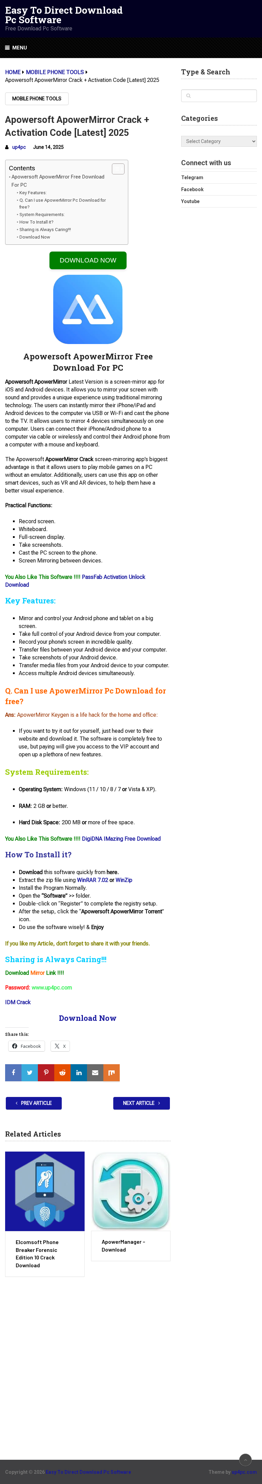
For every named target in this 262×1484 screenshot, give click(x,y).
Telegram (192, 177)
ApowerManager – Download (123, 1245)
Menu (19, 48)
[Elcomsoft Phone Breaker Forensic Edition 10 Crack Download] (45, 1191)
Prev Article (36, 1103)
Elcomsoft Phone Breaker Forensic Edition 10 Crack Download (37, 1253)
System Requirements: (42, 214)
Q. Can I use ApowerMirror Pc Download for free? (62, 204)
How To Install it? (36, 222)
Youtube (190, 201)
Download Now (34, 237)
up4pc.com (244, 1472)
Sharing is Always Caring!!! (45, 229)
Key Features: (33, 192)
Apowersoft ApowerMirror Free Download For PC (58, 181)
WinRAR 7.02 (92, 880)
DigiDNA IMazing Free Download (121, 839)
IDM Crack (18, 1002)
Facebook (192, 189)
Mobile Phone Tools (36, 98)
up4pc (19, 147)
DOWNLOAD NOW (88, 260)
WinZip (124, 880)
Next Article (139, 1103)
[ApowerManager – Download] (131, 1191)
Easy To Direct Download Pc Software (64, 15)
